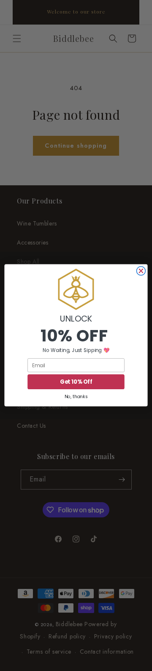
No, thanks (76, 396)
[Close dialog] (140, 271)
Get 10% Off (76, 382)
